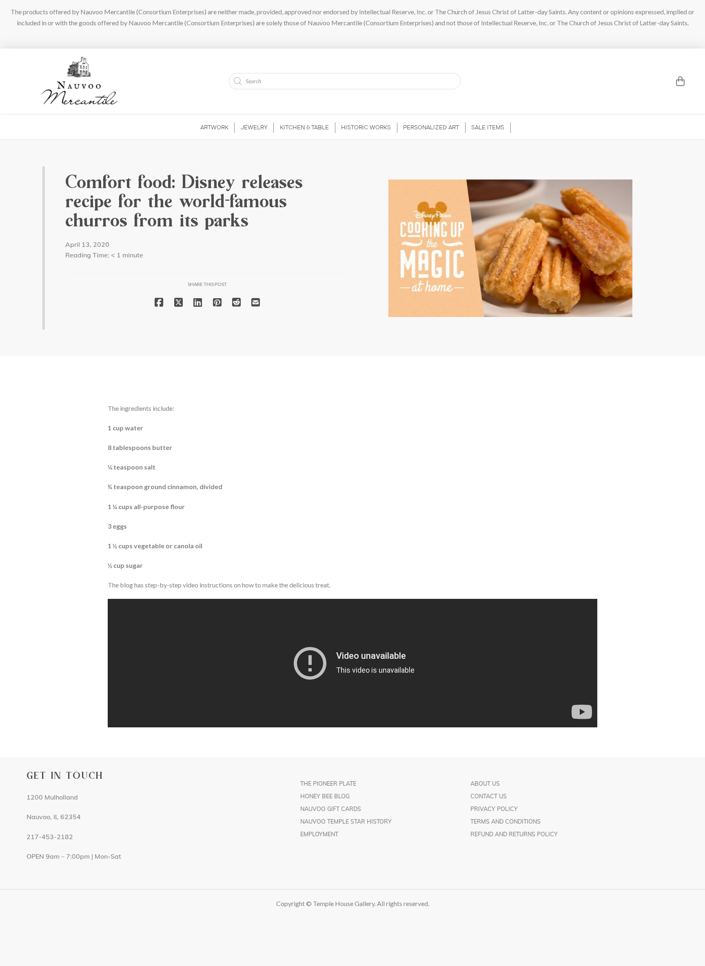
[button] (670, 81)
